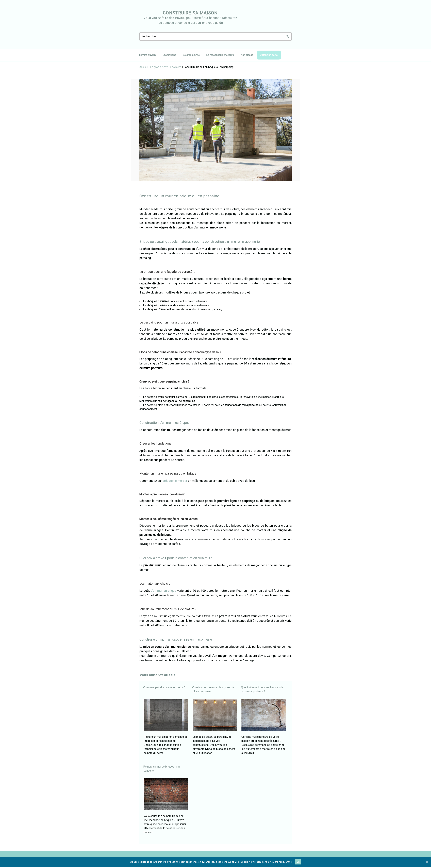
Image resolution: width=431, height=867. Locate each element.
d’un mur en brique (163, 590)
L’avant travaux (147, 54)
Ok (298, 861)
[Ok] (426, 862)
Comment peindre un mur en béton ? (164, 687)
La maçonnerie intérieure (220, 54)
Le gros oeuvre (191, 54)
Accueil (143, 67)
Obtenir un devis (269, 54)
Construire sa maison (190, 12)
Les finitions (169, 54)
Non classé (247, 54)
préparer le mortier (174, 480)
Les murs (175, 67)
